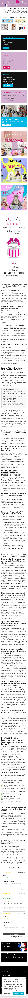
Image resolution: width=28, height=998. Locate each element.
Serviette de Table (8, 83)
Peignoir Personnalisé (9, 79)
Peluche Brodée (7, 81)
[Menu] (2, 3)
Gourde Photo (7, 46)
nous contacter (21, 960)
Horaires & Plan (6, 124)
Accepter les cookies (18, 993)
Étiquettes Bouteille (8, 98)
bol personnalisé (15, 425)
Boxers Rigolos (7, 64)
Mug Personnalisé (8, 42)
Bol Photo (5, 40)
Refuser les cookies (7, 993)
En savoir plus (15, 990)
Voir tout (6, 48)
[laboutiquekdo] (14, 3)
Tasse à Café (6, 44)
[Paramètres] (25, 3)
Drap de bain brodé (8, 77)
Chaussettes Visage (8, 60)
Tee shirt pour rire (7, 65)
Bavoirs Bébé (6, 58)
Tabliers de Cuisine (8, 62)
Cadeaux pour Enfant (10, 530)
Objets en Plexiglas (8, 100)
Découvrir (6, 67)
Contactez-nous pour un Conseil (13, 823)
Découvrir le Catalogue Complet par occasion (13, 335)
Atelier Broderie (8, 85)
